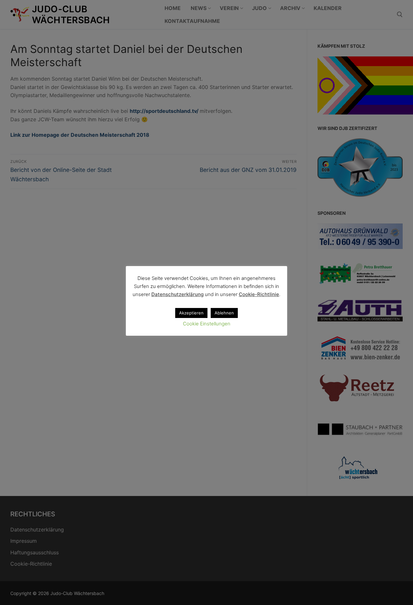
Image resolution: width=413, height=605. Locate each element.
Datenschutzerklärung (177, 294)
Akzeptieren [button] (191, 312)
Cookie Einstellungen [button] (206, 324)
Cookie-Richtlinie (259, 294)
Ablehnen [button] (224, 312)
